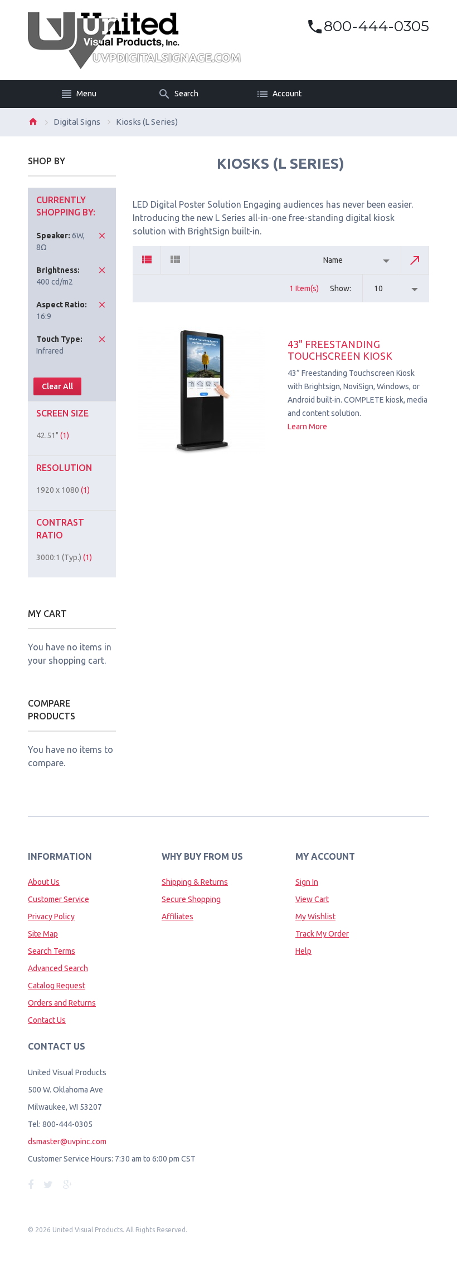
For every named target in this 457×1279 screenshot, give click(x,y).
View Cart (312, 899)
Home (33, 121)
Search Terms (51, 951)
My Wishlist (315, 916)
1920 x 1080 (63, 490)
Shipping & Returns (195, 882)
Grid (175, 260)
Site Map (43, 933)
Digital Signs (77, 121)
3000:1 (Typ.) (64, 557)
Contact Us (47, 1020)
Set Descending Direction (415, 260)
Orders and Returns (62, 1002)
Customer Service (58, 899)
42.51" (52, 435)
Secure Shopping (191, 899)
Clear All (57, 386)
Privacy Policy (51, 916)
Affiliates (177, 916)
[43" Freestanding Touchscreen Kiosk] (202, 391)
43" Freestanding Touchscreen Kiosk (340, 350)
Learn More (307, 426)
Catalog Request (56, 985)
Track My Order (322, 933)
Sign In (306, 882)
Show (339, 288)
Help (303, 951)
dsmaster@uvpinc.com (67, 1141)
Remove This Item (102, 235)
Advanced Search (58, 968)
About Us (44, 882)
